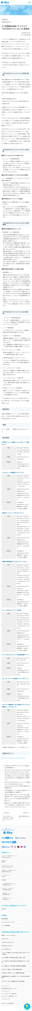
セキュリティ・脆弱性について (9, 996)
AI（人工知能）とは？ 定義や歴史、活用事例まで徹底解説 (14, 966)
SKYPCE (4, 861)
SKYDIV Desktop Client (8, 866)
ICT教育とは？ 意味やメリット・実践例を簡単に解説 (13, 973)
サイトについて (6, 991)
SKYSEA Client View (9, 856)
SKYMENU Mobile (8, 889)
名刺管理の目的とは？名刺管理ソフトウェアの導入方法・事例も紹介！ (16, 977)
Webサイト (16, 747)
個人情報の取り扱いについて (9, 988)
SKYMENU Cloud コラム (7, 945)
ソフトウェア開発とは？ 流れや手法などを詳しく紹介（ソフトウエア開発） (16, 953)
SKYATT (6, 875)
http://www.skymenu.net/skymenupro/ (14, 758)
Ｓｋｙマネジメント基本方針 (9, 993)
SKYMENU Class (7, 893)
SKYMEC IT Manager (9, 871)
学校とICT (4, 909)
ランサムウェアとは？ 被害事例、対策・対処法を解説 (13, 981)
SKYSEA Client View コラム (8, 942)
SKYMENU (4, 880)
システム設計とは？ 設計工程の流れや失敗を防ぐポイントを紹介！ (15, 961)
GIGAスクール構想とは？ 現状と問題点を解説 (12, 969)
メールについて (6, 999)
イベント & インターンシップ (8, 922)
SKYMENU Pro (7, 898)
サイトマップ (5, 986)
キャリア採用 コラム (6, 949)
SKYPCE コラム (5, 939)
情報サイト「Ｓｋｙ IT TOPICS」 (9, 935)
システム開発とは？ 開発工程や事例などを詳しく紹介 (13, 957)
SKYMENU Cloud (9, 884)
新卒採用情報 (5, 918)
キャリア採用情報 (6, 925)
